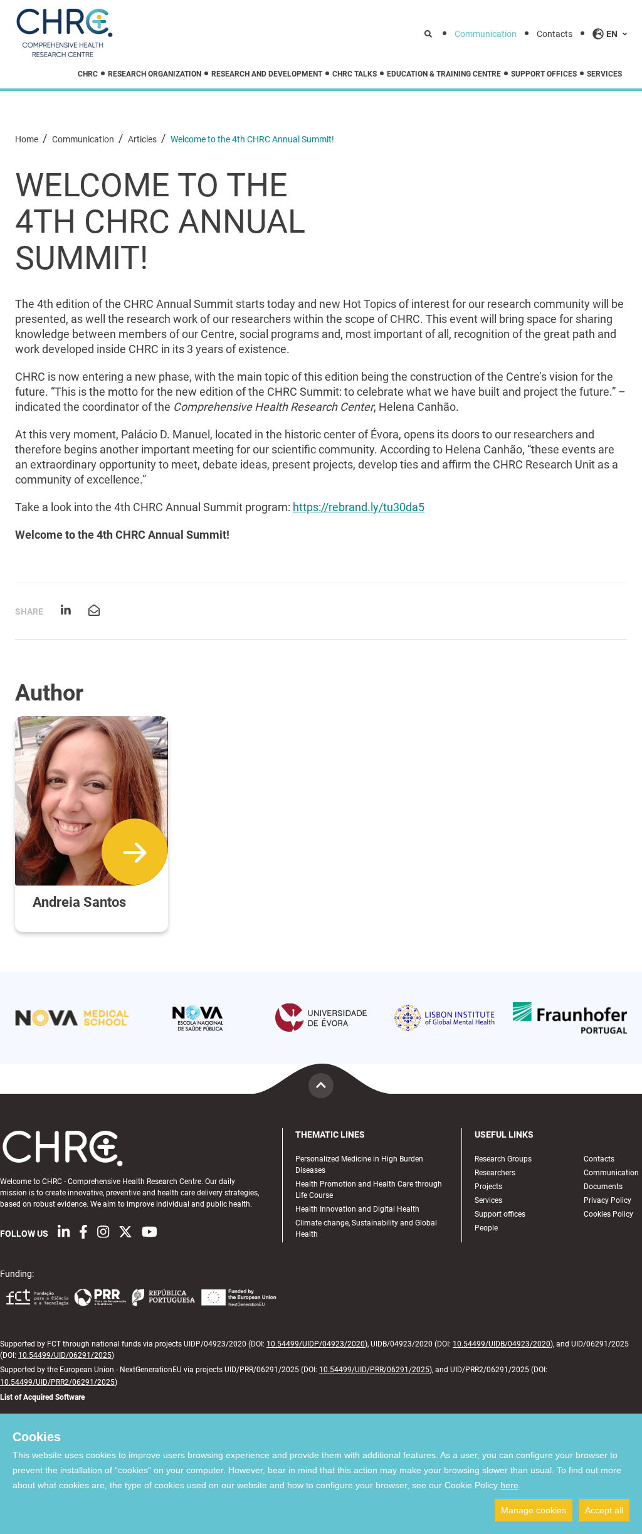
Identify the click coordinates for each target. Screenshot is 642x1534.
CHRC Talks (354, 74)
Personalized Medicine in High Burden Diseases (359, 1165)
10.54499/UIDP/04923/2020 (315, 1344)
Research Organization (154, 74)
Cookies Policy (608, 1214)
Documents (603, 1186)
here (509, 1485)
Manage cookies (533, 1510)
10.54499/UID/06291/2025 (65, 1355)
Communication (486, 33)
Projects (488, 1186)
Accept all (604, 1510)
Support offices (544, 74)
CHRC (88, 74)
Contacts (554, 33)
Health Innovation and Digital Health (357, 1209)
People (486, 1228)
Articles (143, 139)
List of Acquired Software (42, 1397)
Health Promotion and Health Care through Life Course (368, 1190)
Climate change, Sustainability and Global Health (366, 1229)
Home (27, 139)
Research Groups (503, 1159)
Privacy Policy (607, 1200)
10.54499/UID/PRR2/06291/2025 (57, 1382)
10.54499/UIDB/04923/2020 (501, 1344)
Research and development (266, 74)
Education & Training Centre (444, 74)
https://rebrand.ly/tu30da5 (358, 507)
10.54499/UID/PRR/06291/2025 (374, 1369)
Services (604, 74)
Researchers (495, 1172)
